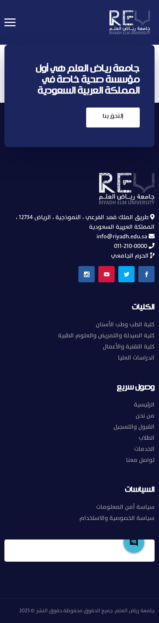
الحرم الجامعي (130, 256)
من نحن (145, 416)
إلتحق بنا (113, 116)
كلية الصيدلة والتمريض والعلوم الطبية (106, 335)
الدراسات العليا (136, 357)
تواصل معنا (140, 460)
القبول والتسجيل (134, 427)
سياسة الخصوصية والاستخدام (117, 518)
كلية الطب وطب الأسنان (125, 324)
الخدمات (144, 449)
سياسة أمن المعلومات (125, 507)
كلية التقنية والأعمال (129, 346)
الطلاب (147, 438)
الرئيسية (144, 404)
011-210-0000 (131, 246)
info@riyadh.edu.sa (123, 236)
